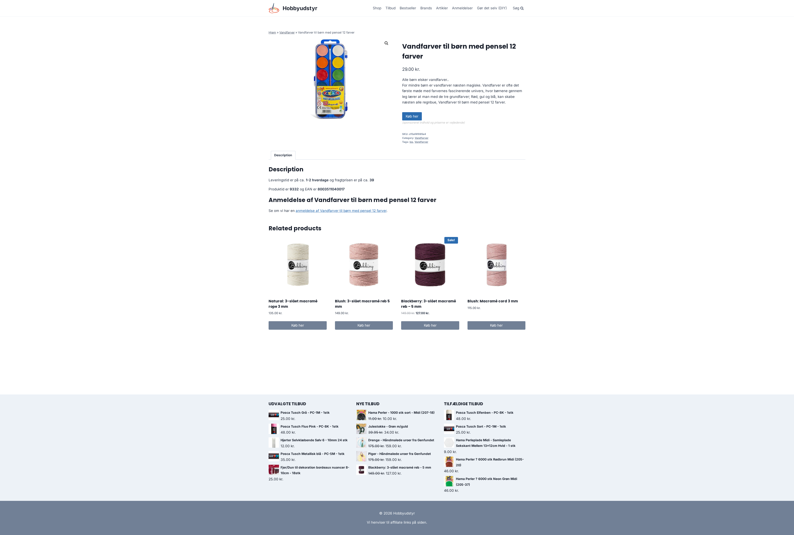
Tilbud (390, 8)
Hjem (272, 32)
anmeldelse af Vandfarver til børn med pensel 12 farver (341, 211)
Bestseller (408, 8)
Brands (426, 8)
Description (283, 155)
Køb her (412, 116)
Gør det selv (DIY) (492, 8)
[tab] (283, 155)
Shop (377, 8)
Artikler (442, 8)
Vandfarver (287, 32)
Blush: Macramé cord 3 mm (493, 301)
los (411, 141)
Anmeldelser (462, 8)
